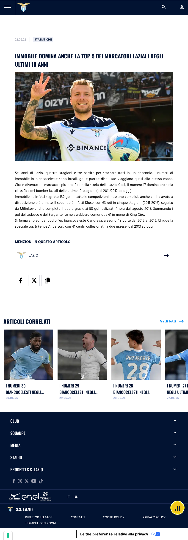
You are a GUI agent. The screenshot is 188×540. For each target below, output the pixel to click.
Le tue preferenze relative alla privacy (114, 534)
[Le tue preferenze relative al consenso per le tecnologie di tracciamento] (8, 535)
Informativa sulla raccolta (50, 534)
